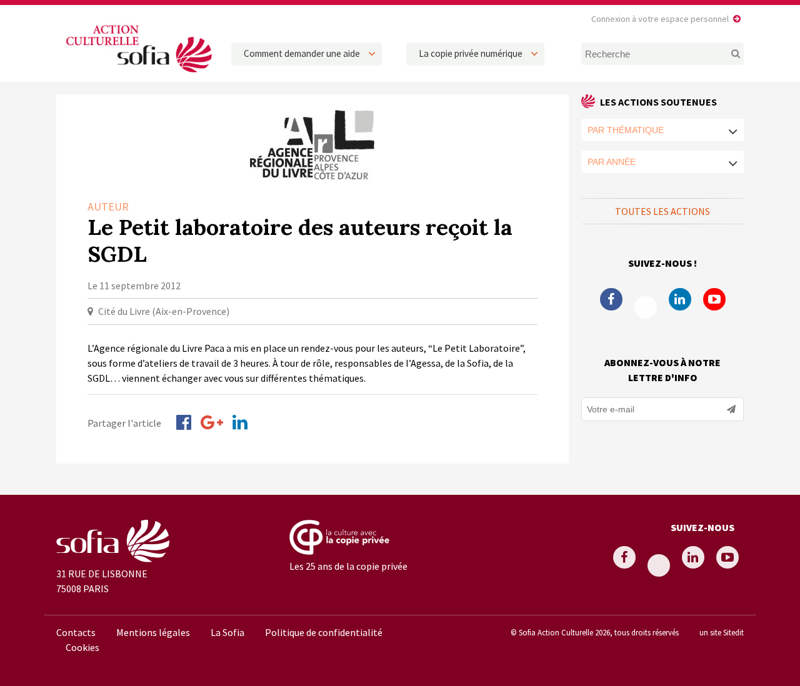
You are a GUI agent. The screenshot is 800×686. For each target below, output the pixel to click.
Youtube (714, 299)
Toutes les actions (662, 211)
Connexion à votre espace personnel (660, 18)
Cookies (82, 647)
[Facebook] (183, 422)
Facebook (611, 299)
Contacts (76, 632)
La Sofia (227, 632)
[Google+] (212, 422)
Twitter (645, 307)
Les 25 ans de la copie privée (348, 566)
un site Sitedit (721, 632)
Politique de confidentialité (323, 632)
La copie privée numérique (470, 53)
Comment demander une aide (302, 53)
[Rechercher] (728, 53)
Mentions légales (153, 632)
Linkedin (680, 299)
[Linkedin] (240, 422)
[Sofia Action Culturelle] (137, 74)
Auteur (108, 206)
